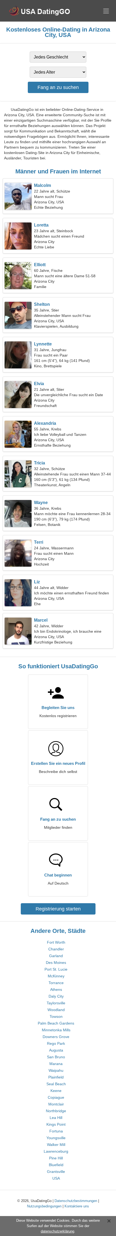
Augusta (56, 1050)
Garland (56, 956)
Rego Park (56, 1043)
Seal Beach (56, 1084)
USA (56, 1178)
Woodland (56, 1010)
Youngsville (56, 1138)
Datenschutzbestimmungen (75, 1201)
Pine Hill (56, 1158)
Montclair (56, 1104)
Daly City (56, 996)
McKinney (56, 976)
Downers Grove (56, 1037)
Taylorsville (56, 1003)
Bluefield (56, 1165)
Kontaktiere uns (76, 1206)
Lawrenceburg (56, 1151)
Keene (56, 1090)
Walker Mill (56, 1144)
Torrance (56, 983)
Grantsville (56, 1171)
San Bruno (56, 1057)
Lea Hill (56, 1117)
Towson (56, 1016)
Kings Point (56, 1124)
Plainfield (56, 1077)
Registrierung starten (58, 909)
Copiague (56, 1097)
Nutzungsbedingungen (44, 1206)
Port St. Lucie (56, 969)
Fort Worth (56, 942)
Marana (56, 1064)
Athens (56, 989)
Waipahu (56, 1070)
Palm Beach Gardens (56, 1023)
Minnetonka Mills (56, 1030)
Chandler (56, 949)
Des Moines (56, 962)
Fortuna (56, 1131)
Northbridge (56, 1111)
